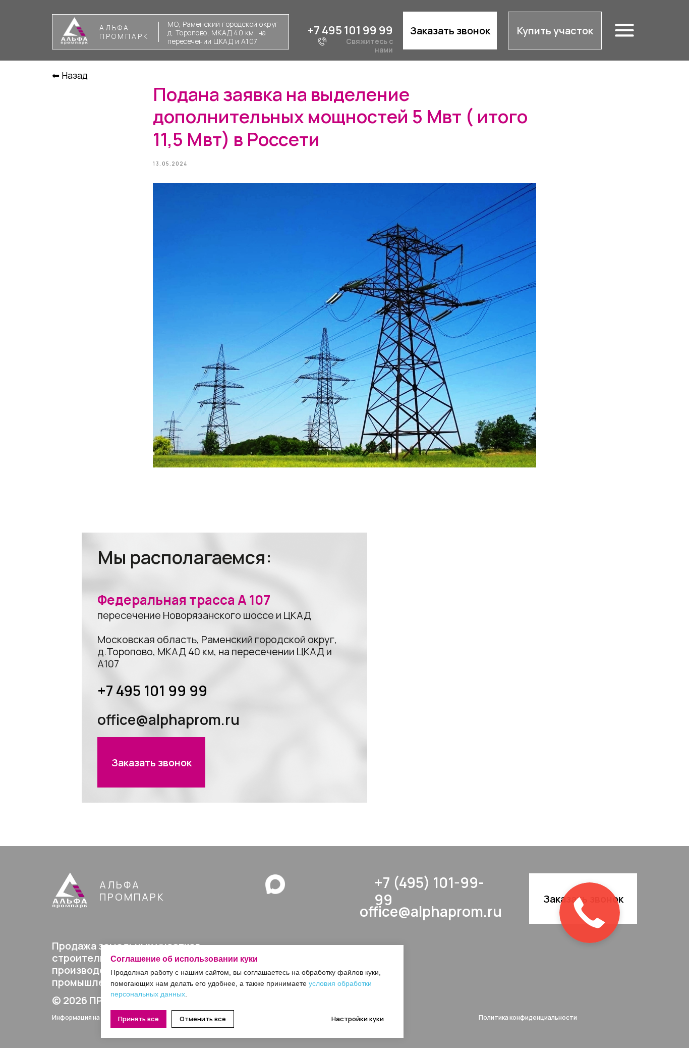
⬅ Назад (70, 75)
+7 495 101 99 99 (350, 30)
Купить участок (555, 30)
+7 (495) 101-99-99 (429, 891)
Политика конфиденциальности (528, 1017)
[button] (450, 30)
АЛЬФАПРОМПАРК (124, 32)
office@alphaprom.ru (168, 719)
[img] (275, 884)
